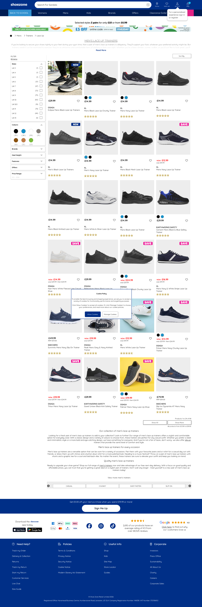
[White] (31, 131)
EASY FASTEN (135, 486)
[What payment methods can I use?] (64, 526)
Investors (154, 550)
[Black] (16, 131)
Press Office (155, 556)
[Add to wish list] (77, 101)
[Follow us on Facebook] (89, 526)
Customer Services (20, 578)
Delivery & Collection (21, 556)
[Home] (11, 35)
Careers (153, 578)
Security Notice (64, 561)
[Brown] (16, 140)
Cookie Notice (64, 567)
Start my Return (19, 572)
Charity (153, 572)
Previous (48, 486)
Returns (15, 561)
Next (189, 486)
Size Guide (16, 589)
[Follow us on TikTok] (113, 526)
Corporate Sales (157, 583)
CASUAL (69, 486)
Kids (106, 556)
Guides (107, 572)
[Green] (31, 140)
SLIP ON (169, 486)
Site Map (108, 561)
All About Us (155, 567)
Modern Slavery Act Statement (71, 572)
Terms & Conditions (66, 550)
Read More (101, 50)
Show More (179, 423)
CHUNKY (102, 486)
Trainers (29, 35)
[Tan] (23, 140)
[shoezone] (19, 5)
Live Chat (16, 583)
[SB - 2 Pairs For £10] (101, 24)
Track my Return (19, 567)
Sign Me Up (101, 508)
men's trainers (105, 465)
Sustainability (156, 561)
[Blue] (23, 131)
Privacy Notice (64, 556)
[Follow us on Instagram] (101, 526)
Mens (19, 35)
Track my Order (19, 550)
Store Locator (110, 567)
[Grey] (38, 131)
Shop (106, 550)
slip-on (188, 440)
